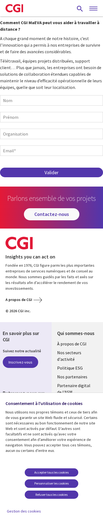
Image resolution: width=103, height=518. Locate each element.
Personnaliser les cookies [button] (51, 483)
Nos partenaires (72, 376)
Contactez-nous (51, 214)
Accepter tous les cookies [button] (51, 472)
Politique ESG (70, 368)
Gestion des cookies (24, 511)
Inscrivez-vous (20, 362)
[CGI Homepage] (14, 8)
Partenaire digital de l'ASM (73, 389)
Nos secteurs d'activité (69, 356)
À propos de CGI (72, 344)
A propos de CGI (18, 299)
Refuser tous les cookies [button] (51, 494)
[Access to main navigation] (93, 9)
